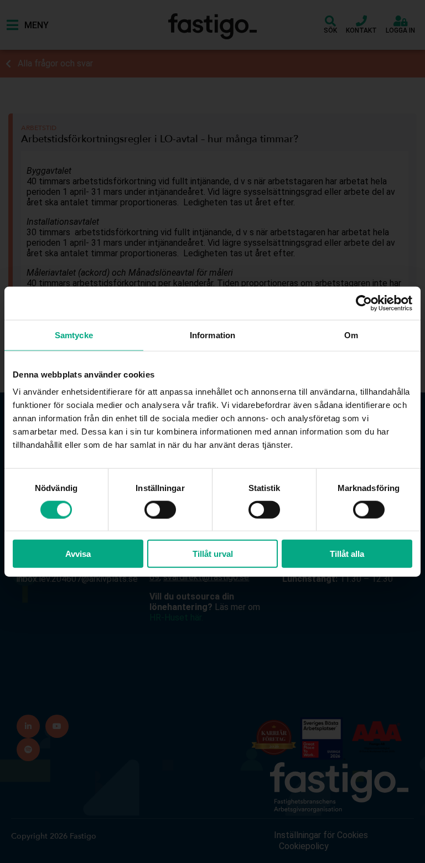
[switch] (160, 509)
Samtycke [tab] (74, 334)
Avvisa (78, 554)
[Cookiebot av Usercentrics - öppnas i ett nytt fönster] (363, 302)
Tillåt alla (347, 554)
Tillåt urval (213, 554)
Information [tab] (212, 334)
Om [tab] (351, 334)
